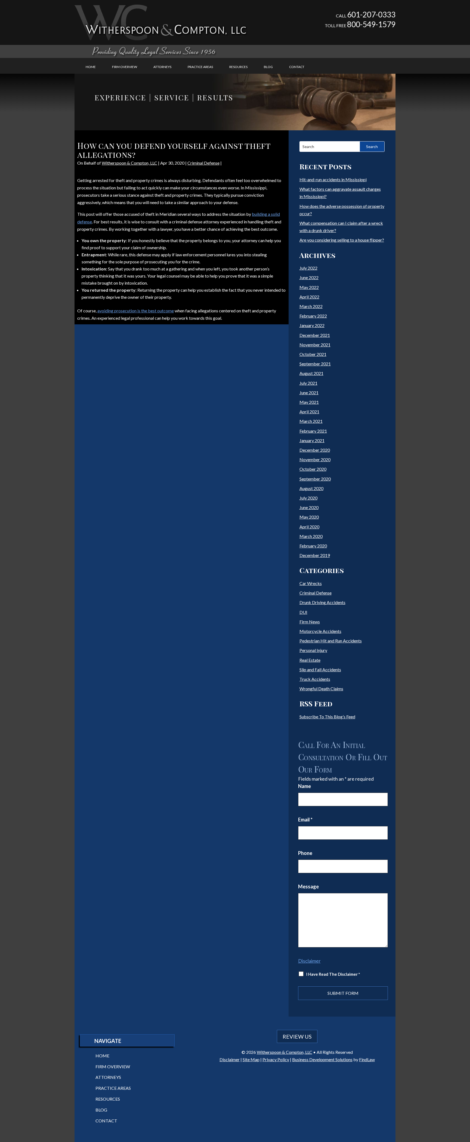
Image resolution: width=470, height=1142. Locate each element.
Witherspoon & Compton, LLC (129, 162)
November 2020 (314, 459)
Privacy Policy (275, 1059)
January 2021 (311, 440)
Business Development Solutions (322, 1059)
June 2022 (309, 277)
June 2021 (309, 392)
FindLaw (367, 1059)
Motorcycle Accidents (320, 631)
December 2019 (314, 555)
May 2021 (309, 402)
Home (91, 67)
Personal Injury (313, 650)
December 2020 (314, 450)
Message (308, 886)
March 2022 (311, 306)
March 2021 (311, 421)
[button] (464, 1102)
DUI (303, 612)
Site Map (251, 1059)
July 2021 (308, 383)
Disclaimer (309, 961)
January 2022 (311, 325)
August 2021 (311, 373)
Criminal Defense (203, 162)
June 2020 (309, 507)
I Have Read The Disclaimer (333, 974)
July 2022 (308, 267)
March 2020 (311, 536)
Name (304, 786)
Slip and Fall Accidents (320, 669)
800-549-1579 (371, 24)
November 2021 (314, 344)
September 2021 (315, 363)
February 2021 (313, 430)
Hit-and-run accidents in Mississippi (333, 179)
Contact (296, 67)
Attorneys (162, 67)
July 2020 (308, 497)
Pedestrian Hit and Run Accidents (330, 640)
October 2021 (312, 354)
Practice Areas (200, 67)
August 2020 (311, 488)
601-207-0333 (371, 14)
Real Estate (309, 660)
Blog (268, 67)
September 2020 (315, 478)
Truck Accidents (314, 679)
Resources (238, 67)
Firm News (309, 621)
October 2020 (312, 469)
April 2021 (309, 411)
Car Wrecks (310, 583)
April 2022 (309, 296)
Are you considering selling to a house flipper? (341, 239)
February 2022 (313, 315)
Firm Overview (124, 67)
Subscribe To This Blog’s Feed (327, 716)
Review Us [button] (297, 1036)
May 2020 (309, 516)
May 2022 (309, 287)
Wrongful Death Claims (321, 688)
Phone (305, 853)
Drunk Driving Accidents (322, 602)
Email (305, 820)
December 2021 (314, 335)
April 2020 (309, 526)
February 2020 (313, 545)
